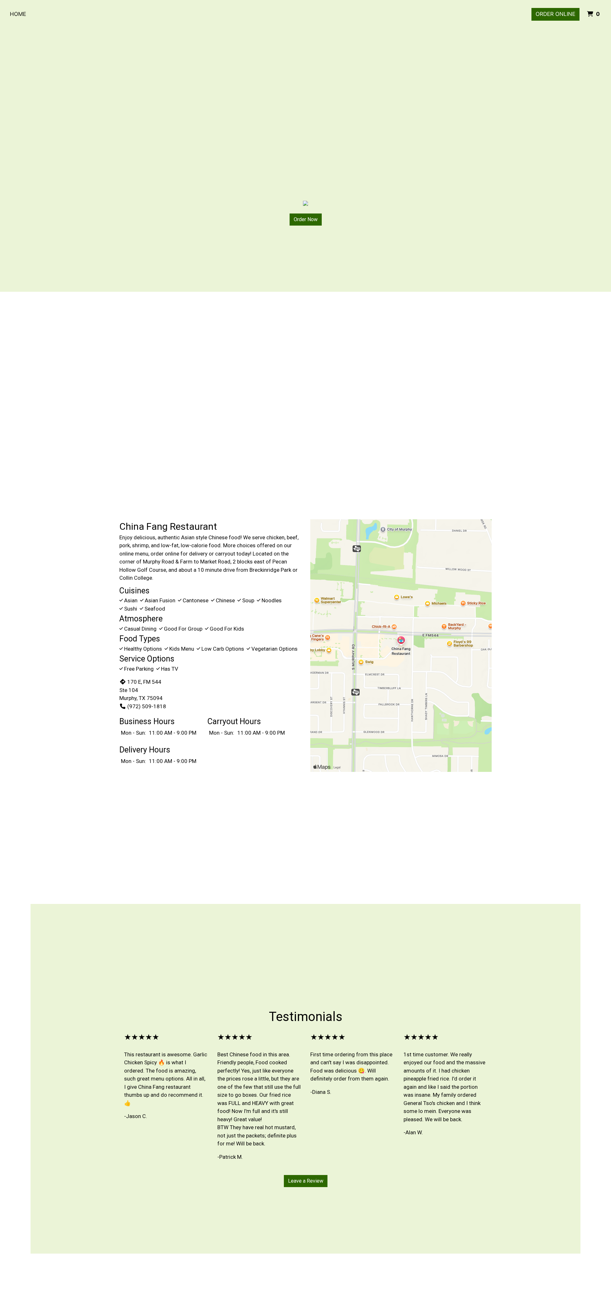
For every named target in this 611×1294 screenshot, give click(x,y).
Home (18, 14)
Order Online (555, 14)
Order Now (306, 219)
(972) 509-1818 (146, 706)
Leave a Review (305, 1181)
